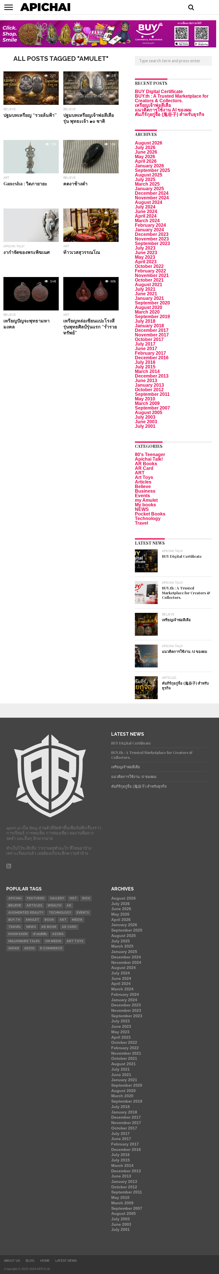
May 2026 (145, 156)
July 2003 (145, 417)
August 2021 (148, 284)
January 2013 (149, 385)
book (49, 920)
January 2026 (149, 165)
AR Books (146, 463)
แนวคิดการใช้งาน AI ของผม (163, 109)
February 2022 (150, 270)
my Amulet (146, 500)
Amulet (32, 920)
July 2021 (145, 289)
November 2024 (152, 197)
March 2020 (147, 312)
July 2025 (145, 179)
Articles (143, 481)
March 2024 (147, 220)
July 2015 (145, 366)
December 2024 (152, 193)
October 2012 (149, 389)
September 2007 (152, 408)
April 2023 (146, 261)
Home (45, 1260)
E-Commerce (51, 948)
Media (77, 920)
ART (140, 472)
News (31, 927)
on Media (53, 941)
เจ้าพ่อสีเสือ (40, 934)
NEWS (142, 509)
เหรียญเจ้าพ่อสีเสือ (153, 105)
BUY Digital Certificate (159, 91)
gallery (57, 898)
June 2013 (146, 380)
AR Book (48, 927)
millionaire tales (24, 941)
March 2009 (147, 403)
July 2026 (145, 147)
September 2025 (152, 170)
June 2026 (146, 152)
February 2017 (150, 353)
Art (63, 920)
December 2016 (152, 357)
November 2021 (152, 275)
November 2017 (152, 334)
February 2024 (150, 225)
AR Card (144, 468)
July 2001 (145, 426)
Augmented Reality (25, 912)
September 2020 (152, 302)
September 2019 (152, 316)
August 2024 (148, 202)
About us (12, 1260)
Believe (143, 486)
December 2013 (152, 376)
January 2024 (149, 229)
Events (142, 495)
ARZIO (29, 948)
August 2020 (148, 307)
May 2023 (145, 257)
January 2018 (149, 325)
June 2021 (146, 293)
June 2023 (146, 252)
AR (69, 905)
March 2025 (147, 184)
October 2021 (149, 280)
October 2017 (149, 339)
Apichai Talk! (149, 459)
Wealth (54, 905)
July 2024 (145, 206)
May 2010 (145, 398)
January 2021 (149, 298)
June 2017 (146, 348)
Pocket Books (150, 513)
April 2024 (146, 216)
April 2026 (146, 161)
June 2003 (146, 421)
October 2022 (149, 266)
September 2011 (152, 394)
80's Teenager (150, 454)
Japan (13, 948)
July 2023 (145, 248)
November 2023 (152, 238)
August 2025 (148, 174)
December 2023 (152, 234)
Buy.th (14, 920)
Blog (30, 1260)
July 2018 (145, 321)
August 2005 (148, 412)
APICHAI (14, 898)
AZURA (58, 934)
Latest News (66, 1260)
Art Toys (144, 477)
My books (145, 504)
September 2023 (152, 243)
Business (145, 491)
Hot (73, 898)
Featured (35, 898)
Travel (141, 523)
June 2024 (146, 211)
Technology (148, 518)
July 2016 (145, 362)
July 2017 (145, 344)
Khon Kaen (17, 934)
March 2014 (147, 371)
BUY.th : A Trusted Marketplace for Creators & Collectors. (171, 98)
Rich (86, 898)
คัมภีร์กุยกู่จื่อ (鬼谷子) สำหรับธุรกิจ (169, 114)
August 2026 (148, 143)
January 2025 (149, 188)
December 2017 (152, 330)
